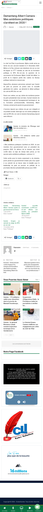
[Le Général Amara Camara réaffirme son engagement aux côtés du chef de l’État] (31, 314)
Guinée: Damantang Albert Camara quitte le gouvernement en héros (12, 207)
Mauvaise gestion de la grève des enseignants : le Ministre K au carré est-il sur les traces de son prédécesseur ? (32, 266)
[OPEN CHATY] (37, 506)
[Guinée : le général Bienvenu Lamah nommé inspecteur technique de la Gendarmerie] (12, 314)
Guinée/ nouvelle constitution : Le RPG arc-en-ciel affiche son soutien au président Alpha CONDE (30, 209)
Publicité (9, 493)
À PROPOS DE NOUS (10, 487)
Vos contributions (25, 493)
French (9, 1)
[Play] (18, 402)
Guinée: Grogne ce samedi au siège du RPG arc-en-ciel (12, 223)
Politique (36, 26)
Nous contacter (29, 487)
